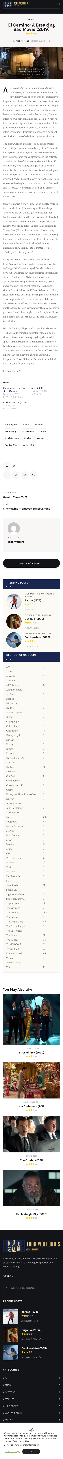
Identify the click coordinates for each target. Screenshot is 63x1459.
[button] (9, 466)
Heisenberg (10, 431)
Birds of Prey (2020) (31, 1052)
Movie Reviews (12, 438)
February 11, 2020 (31, 1048)
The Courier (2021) (31, 1160)
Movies (27, 438)
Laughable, (31, 594)
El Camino (39, 424)
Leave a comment (29, 563)
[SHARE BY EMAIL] (24, 475)
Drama (26, 424)
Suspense (41, 438)
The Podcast (44, 615)
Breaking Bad (11, 424)
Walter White (29, 445)
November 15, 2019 (31, 1102)
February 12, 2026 (33, 628)
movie (43, 431)
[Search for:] (31, 1287)
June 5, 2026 (30, 610)
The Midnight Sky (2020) (31, 1214)
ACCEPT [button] (31, 1452)
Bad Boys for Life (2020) (14, 402)
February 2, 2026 (32, 646)
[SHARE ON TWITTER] (16, 475)
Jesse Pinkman (28, 431)
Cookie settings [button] (12, 1451)
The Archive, (43, 594)
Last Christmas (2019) (31, 1106)
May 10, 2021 (31, 1156)
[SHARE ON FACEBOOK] (7, 475)
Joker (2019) (37, 388)
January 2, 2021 (31, 1210)
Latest (31, 19)
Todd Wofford (11, 445)
